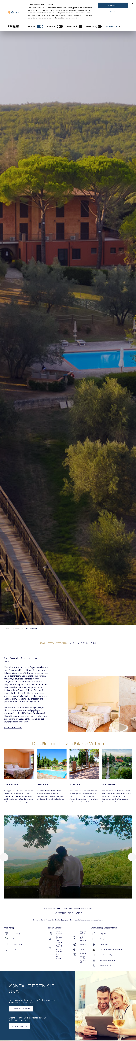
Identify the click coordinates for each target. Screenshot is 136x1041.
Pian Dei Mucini (18, 629)
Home (8, 629)
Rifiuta (112, 11)
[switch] (60, 26)
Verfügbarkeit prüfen (19, 1026)
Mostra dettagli (111, 26)
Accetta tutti (112, 5)
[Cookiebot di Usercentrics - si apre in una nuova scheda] (13, 26)
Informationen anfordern (21, 1008)
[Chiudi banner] (132, 3)
